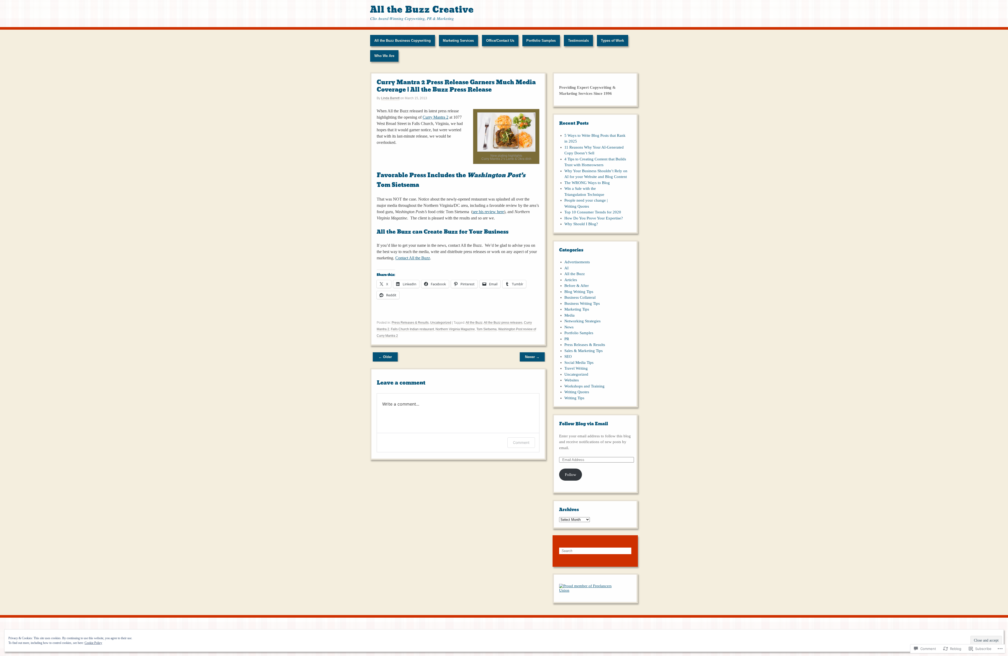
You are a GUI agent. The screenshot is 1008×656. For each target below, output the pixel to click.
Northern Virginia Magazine (455, 329)
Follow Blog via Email (583, 424)
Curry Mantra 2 (435, 117)
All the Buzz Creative (422, 10)
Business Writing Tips (582, 303)
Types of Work (612, 41)
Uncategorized (440, 322)
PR (566, 339)
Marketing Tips (576, 309)
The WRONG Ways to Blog (587, 183)
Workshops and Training (584, 386)
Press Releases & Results (410, 322)
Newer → (532, 357)
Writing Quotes (576, 392)
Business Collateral (580, 297)
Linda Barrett (390, 98)
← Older (385, 357)
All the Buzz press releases (503, 322)
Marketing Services (458, 41)
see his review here (488, 211)
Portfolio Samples (541, 41)
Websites (571, 380)
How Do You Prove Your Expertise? (593, 218)
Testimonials (578, 41)
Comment (521, 442)
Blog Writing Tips (578, 292)
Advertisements (577, 262)
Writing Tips (574, 398)
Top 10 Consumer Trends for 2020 (592, 212)
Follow (570, 475)
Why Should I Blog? (581, 224)
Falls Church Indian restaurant (412, 329)
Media (569, 315)
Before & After (576, 286)
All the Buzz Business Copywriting (402, 41)
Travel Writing (576, 368)
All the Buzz (474, 322)
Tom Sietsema (486, 329)
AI (566, 268)
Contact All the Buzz (412, 258)
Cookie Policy (93, 643)
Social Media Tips (579, 362)
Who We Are (384, 56)
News (569, 327)
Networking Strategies (582, 321)
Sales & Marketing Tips (583, 351)
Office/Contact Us (500, 41)
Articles (570, 280)
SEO (568, 356)
